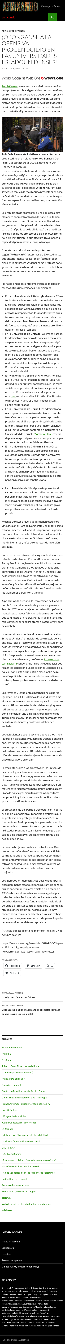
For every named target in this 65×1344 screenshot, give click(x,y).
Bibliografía (8, 1247)
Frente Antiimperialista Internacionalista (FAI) (26, 1103)
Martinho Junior (8, 1310)
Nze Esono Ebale (43, 1313)
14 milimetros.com (12, 1047)
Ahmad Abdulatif (25, 1288)
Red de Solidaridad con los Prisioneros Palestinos (28, 1172)
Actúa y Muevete (11, 1241)
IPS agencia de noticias (14, 1116)
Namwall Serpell (28, 1313)
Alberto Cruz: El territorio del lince (20, 1066)
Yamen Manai (30, 1326)
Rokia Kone (6, 1322)
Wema (21, 1326)
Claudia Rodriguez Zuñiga (27, 1294)
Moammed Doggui (23, 1310)
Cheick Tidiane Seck (48, 1291)
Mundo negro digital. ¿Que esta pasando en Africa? (29, 1160)
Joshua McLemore (9, 1304)
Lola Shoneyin (25, 1307)
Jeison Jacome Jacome (53, 1300)
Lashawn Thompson (10, 1307)
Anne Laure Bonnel (10, 1291)
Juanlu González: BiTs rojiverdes (19, 1122)
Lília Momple (36, 1307)
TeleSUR (6, 1197)
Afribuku (6, 1053)
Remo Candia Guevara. (23, 1319)
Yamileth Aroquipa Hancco (48, 1326)
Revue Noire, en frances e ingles (19, 1191)
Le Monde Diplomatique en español (21, 1141)
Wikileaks (7, 1210)
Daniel (25, 68)
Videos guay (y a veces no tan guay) (20, 1266)
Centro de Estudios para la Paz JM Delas (23, 1091)
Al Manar (7, 1059)
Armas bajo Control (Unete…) (17, 1072)
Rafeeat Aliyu (7, 1319)
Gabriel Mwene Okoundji (32, 1297)
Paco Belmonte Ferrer (33, 1316)
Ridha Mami (38, 1319)
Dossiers (6, 1254)
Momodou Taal (42, 433)
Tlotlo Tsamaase (34, 1322)
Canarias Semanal (11, 1084)
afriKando (8, 17)
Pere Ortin (55, 1316)
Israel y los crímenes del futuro (18, 995)
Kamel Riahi (43, 1304)
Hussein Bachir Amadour (12, 1300)
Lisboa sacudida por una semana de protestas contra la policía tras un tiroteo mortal (31, 1009)
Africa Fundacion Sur (13, 1078)
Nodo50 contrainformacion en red (20, 1166)
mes (13, 396)
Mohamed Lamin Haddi (11, 1313)
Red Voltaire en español (14, 1178)
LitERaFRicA (8, 1147)
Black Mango (34, 1291)
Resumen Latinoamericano (16, 1185)
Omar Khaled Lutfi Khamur (13, 1316)
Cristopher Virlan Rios (48, 1294)
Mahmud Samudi (49, 1307)
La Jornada (7, 1128)
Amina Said (37, 1288)
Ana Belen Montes (50, 1288)
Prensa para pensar (13, 31)
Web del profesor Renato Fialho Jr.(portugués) (26, 1203)
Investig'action (9, 1110)
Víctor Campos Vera (10, 1326)
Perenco (46, 1316)
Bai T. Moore (23, 1291)
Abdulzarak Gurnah (10, 1288)
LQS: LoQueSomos (11, 1153)
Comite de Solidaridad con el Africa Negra (24, 1097)
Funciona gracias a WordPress (15, 1339)
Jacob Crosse (10, 86)
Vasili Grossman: (48, 1322)
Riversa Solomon (51, 1319)
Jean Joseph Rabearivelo (33, 1300)
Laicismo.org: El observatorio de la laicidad (25, 1135)
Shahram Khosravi (19, 1322)
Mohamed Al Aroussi (40, 1310)
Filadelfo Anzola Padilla (11, 1297)
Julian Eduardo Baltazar (27, 1304)
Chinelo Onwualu (9, 1294)
